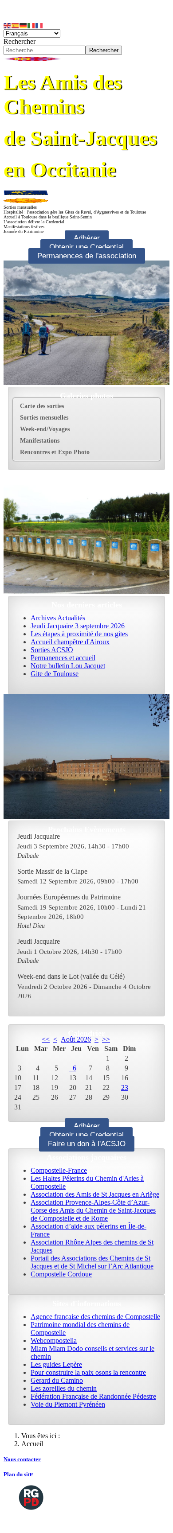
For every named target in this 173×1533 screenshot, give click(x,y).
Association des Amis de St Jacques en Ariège (95, 1194)
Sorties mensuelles (44, 417)
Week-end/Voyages (45, 429)
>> (106, 1039)
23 (124, 1087)
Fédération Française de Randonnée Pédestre (93, 1396)
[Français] (39, 25)
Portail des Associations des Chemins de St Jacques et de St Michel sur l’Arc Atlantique (92, 1262)
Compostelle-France (59, 1170)
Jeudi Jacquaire (38, 836)
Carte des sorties (42, 406)
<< (46, 1039)
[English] (8, 25)
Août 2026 (76, 1039)
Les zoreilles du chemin (64, 1388)
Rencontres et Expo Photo (55, 452)
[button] (153, 418)
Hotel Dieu (31, 925)
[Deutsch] (24, 25)
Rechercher (19, 41)
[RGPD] (31, 1497)
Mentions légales (40, 1521)
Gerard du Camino (57, 1380)
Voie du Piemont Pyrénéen (68, 1404)
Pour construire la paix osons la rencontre (88, 1372)
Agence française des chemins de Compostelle (95, 1316)
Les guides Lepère (56, 1364)
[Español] (16, 25)
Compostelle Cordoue (61, 1274)
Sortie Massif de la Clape (52, 871)
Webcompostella (54, 1340)
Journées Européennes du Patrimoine (69, 897)
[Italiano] (31, 25)
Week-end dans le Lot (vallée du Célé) (71, 976)
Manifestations (39, 440)
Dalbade (28, 855)
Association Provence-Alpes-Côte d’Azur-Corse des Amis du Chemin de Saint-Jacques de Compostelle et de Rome (93, 1210)
